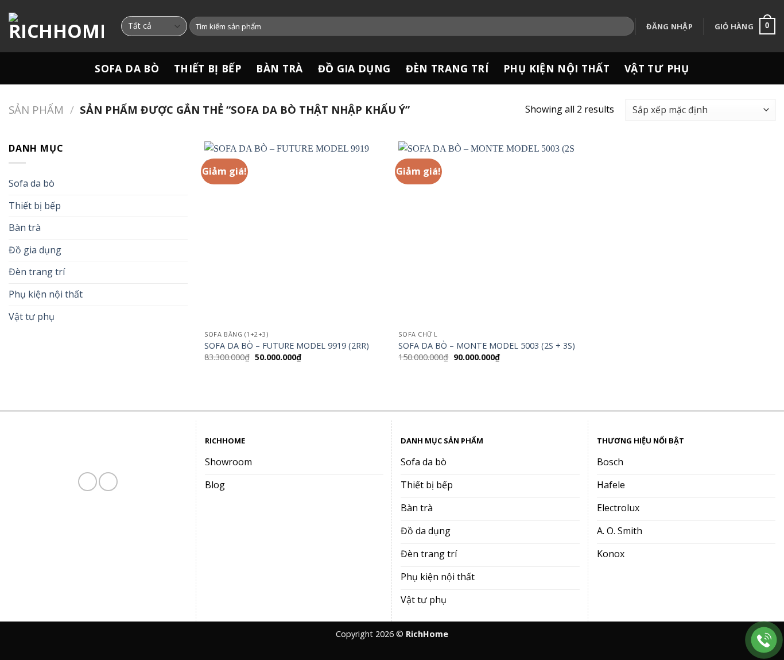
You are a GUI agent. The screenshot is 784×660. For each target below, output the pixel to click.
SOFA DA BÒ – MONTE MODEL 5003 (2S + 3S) (486, 346)
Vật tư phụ (656, 68)
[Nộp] (623, 26)
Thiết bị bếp (207, 68)
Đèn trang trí (447, 68)
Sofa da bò (127, 68)
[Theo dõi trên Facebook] (87, 481)
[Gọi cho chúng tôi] (108, 481)
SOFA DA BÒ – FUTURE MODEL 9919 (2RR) (286, 346)
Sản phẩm (36, 109)
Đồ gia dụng (354, 68)
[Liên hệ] (764, 640)
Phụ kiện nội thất (556, 68)
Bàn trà (279, 68)
